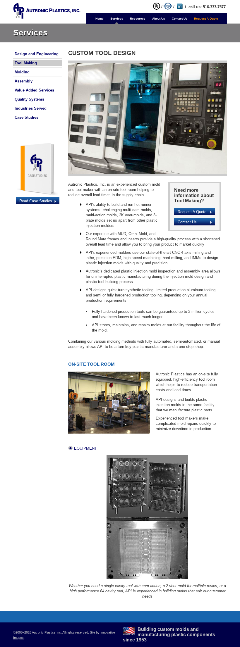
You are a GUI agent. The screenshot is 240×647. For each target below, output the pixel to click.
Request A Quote (206, 18)
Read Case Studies (35, 201)
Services (116, 18)
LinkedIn (180, 6)
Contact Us (179, 18)
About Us (158, 18)
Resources (137, 18)
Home (99, 18)
